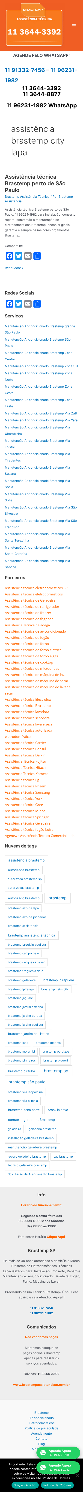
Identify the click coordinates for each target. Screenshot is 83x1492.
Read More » (14, 268)
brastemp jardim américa (25, 1007)
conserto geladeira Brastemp (31, 1120)
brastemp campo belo (23, 953)
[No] (77, 1475)
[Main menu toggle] (74, 26)
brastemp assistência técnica (31, 935)
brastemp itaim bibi (54, 989)
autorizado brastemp (24, 898)
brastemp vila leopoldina (25, 1092)
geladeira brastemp (42, 1129)
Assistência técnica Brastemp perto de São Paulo (35, 183)
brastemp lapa (18, 1043)
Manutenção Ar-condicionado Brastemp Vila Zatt (41, 413)
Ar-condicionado (42, 1418)
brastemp (57, 897)
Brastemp (41, 1412)
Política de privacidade (41, 1428)
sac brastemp (63, 1156)
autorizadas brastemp (23, 887)
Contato (41, 1438)
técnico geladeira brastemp (27, 1165)
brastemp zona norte (24, 1110)
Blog (41, 1444)
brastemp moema (48, 1043)
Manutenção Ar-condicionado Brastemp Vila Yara (41, 420)
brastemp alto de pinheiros (27, 917)
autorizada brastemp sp (25, 879)
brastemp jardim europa (25, 1015)
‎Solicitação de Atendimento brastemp (35, 1174)
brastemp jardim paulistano (28, 1034)
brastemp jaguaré (20, 998)
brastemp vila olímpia (23, 1101)
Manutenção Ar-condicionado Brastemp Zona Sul (41, 366)
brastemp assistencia (23, 926)
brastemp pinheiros (22, 1060)
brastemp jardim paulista (25, 1024)
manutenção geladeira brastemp (32, 1147)
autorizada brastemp (24, 870)
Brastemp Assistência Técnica (27, 196)
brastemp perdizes (55, 1051)
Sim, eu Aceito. (25, 1485)
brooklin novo (58, 1110)
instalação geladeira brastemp (31, 1138)
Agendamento (41, 1433)
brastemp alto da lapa (23, 908)
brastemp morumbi (21, 1051)
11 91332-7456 (25, 70)
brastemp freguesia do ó (25, 971)
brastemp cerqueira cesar (26, 962)
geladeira (14, 1129)
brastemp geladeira (22, 980)
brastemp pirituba (21, 1071)
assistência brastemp (26, 860)
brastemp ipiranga (21, 989)
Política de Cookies (57, 1485)
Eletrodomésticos (41, 1423)
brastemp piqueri (55, 1060)
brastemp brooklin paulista (27, 944)
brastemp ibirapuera (58, 980)
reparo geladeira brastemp (27, 1156)
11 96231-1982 (41, 1313)
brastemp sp (56, 1070)
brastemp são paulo (27, 1082)
